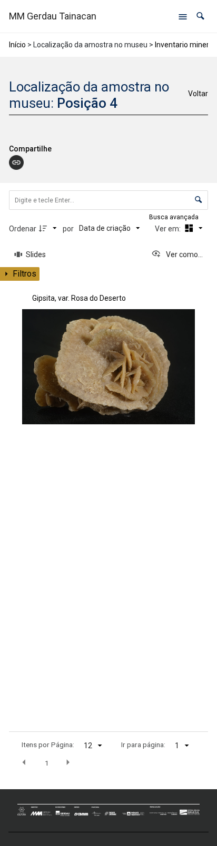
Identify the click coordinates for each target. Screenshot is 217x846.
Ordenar (22, 229)
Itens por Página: (48, 744)
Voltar (198, 93)
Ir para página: (143, 744)
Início (17, 44)
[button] (200, 16)
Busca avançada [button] (174, 217)
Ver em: (168, 229)
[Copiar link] (16, 162)
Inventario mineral (185, 44)
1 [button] (47, 763)
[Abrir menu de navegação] (182, 16)
